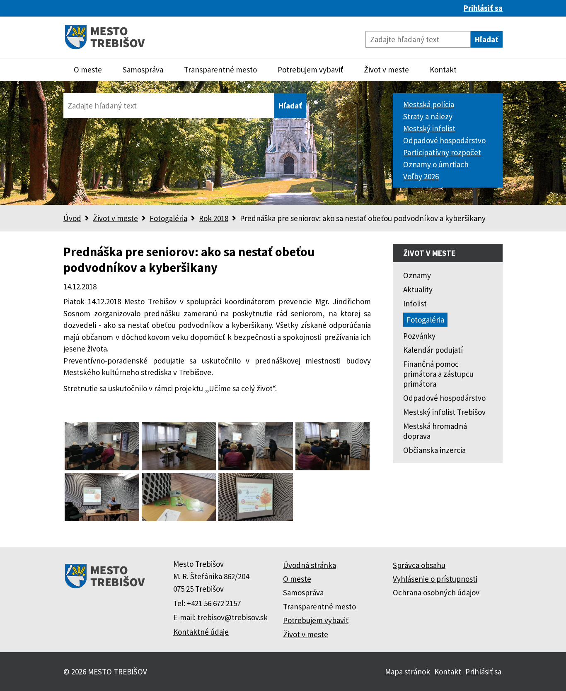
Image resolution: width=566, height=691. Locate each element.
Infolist (415, 303)
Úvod (72, 218)
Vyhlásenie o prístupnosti (435, 579)
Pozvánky (419, 336)
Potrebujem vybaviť (310, 70)
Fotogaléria (168, 218)
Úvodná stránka (309, 565)
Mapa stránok (407, 672)
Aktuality (418, 289)
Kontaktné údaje (201, 632)
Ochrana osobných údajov (436, 592)
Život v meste (386, 70)
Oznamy (417, 275)
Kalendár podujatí (433, 350)
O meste (88, 70)
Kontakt (443, 70)
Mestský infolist (429, 128)
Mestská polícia (428, 104)
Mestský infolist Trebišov (444, 412)
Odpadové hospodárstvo (444, 140)
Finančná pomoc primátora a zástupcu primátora (438, 374)
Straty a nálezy (427, 116)
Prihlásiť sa (483, 8)
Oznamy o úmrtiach (436, 164)
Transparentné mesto (220, 70)
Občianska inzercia (434, 450)
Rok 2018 (213, 218)
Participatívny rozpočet (442, 152)
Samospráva (143, 70)
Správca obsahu (419, 565)
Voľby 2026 (421, 176)
